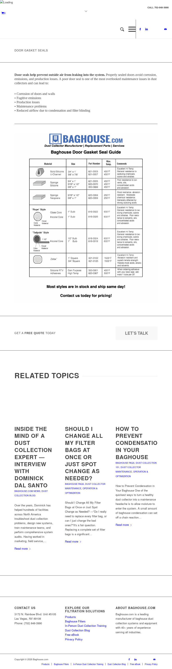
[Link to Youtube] (153, 29)
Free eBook (72, 635)
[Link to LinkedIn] (146, 29)
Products (70, 617)
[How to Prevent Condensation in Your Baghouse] (137, 404)
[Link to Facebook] (140, 29)
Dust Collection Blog (77, 630)
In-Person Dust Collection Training (85, 626)
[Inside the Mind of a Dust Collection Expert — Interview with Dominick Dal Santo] (35, 404)
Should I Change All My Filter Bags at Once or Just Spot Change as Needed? (84, 453)
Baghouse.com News (27, 491)
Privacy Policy (74, 639)
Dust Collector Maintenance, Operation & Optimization (85, 488)
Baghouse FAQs (74, 483)
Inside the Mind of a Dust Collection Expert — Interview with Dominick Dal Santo (33, 457)
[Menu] (130, 29)
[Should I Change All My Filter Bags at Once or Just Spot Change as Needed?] (86, 404)
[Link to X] (159, 29)
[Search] (120, 29)
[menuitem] (120, 29)
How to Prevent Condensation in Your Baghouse (139, 443)
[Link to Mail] (165, 29)
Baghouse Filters (75, 621)
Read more (21, 548)
